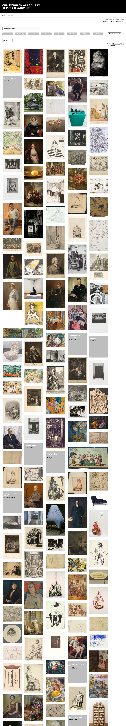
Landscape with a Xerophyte (75, 336)
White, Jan (93, 341)
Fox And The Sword (76, 717)
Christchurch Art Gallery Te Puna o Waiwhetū (21, 6)
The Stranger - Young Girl (76, 665)
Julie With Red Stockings (52, 454)
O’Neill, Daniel (73, 668)
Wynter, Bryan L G (74, 339)
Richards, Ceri (29, 448)
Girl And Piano (30, 445)
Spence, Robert (73, 719)
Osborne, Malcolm (9, 497)
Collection (10, 15)
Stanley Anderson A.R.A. (10, 494)
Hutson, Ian (7, 81)
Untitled (93, 338)
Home (3, 15)
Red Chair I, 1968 (10, 79)
